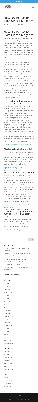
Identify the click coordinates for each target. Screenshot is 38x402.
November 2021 (9, 316)
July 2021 (7, 328)
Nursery (6, 360)
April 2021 (7, 337)
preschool (7, 366)
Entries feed (8, 380)
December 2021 (9, 313)
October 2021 (8, 319)
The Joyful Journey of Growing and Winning (18, 259)
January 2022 (8, 310)
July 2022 (7, 295)
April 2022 (7, 304)
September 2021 (9, 322)
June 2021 (7, 331)
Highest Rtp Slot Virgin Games (13, 168)
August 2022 (8, 292)
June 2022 (7, 298)
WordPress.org (8, 386)
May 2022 (7, 301)
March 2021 (7, 340)
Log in (6, 377)
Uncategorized (8, 369)
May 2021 (7, 334)
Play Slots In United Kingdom (13, 230)
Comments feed (9, 383)
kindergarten (8, 357)
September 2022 (9, 289)
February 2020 (8, 343)
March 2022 (7, 307)
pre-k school (8, 363)
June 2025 (7, 283)
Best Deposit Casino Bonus (12, 170)
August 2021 (8, 325)
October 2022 (8, 286)
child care (7, 351)
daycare (6, 354)
